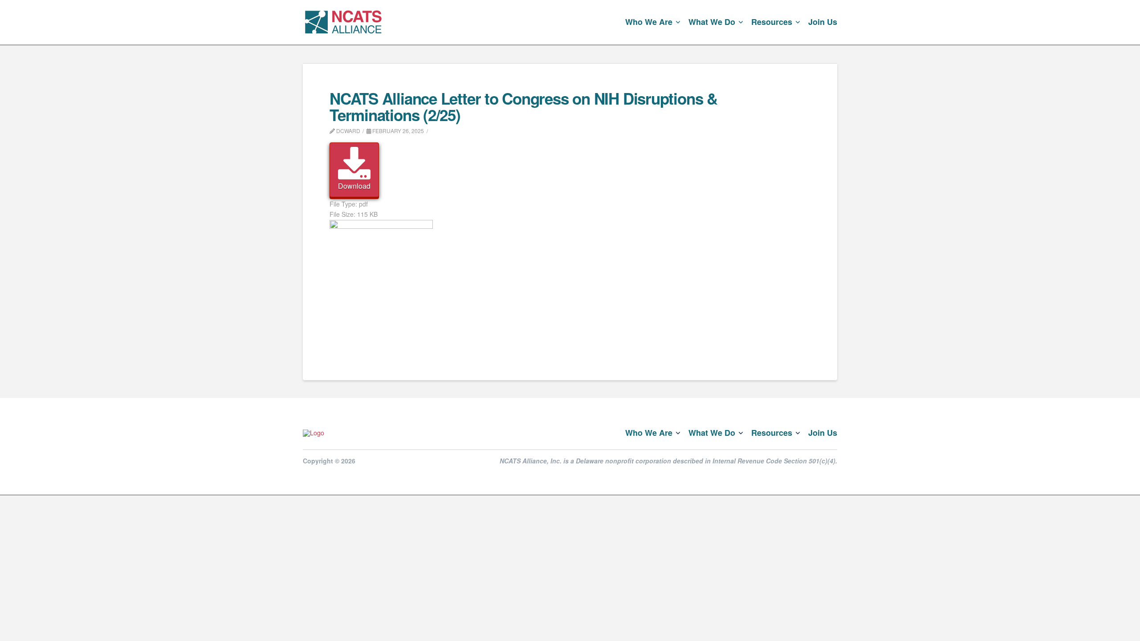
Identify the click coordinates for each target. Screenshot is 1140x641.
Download (354, 186)
